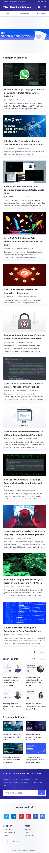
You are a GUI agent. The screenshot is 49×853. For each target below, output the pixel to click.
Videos (34, 659)
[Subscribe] (41, 792)
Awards (27, 832)
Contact (6, 836)
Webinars (41, 14)
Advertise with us (9, 832)
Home (8, 14)
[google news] (42, 816)
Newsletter (24, 14)
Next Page (39, 652)
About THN (7, 829)
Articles (43, 659)
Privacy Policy (29, 836)
